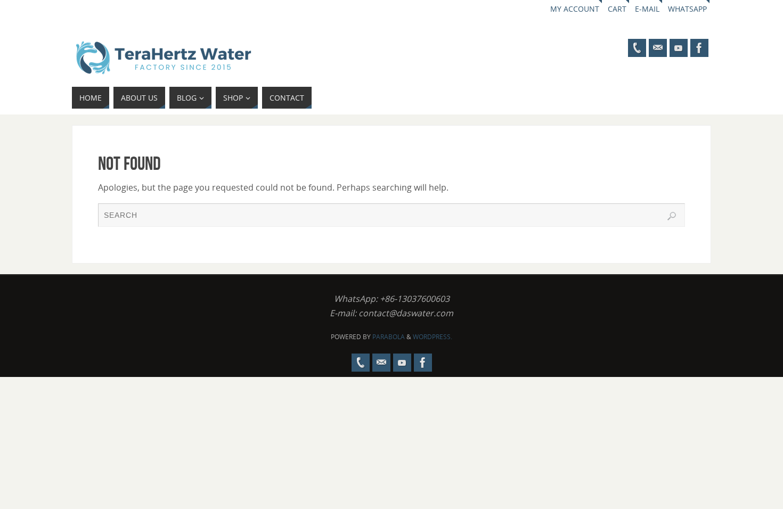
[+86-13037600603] (637, 48)
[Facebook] (699, 48)
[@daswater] (679, 48)
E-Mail (647, 9)
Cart (617, 9)
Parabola (388, 336)
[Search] (671, 216)
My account (574, 9)
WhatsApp (687, 9)
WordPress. (432, 336)
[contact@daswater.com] (658, 48)
